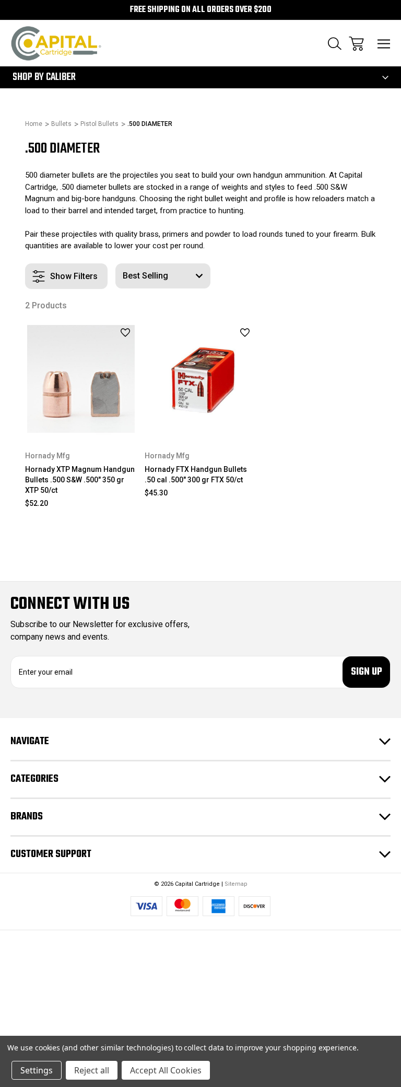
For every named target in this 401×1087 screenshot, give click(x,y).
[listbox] (162, 275)
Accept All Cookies (166, 1070)
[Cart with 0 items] (356, 44)
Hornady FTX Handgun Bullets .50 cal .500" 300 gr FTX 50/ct (196, 474)
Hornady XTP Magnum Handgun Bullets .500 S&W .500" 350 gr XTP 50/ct (80, 479)
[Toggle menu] (384, 43)
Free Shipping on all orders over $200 (201, 10)
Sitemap (236, 884)
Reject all (91, 1070)
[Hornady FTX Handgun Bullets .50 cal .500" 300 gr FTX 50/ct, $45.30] (200, 379)
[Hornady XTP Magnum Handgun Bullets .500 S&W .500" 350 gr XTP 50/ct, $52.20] (81, 379)
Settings (36, 1070)
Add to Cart (81, 421)
